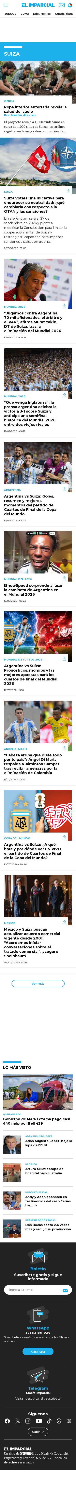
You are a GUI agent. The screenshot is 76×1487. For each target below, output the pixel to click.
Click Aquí (38, 1351)
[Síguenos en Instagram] (28, 1421)
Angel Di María (15, 749)
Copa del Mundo (17, 838)
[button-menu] (5, 5)
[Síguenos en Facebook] (7, 1421)
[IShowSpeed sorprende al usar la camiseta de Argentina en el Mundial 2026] (38, 556)
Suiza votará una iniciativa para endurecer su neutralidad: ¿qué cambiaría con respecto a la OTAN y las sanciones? (34, 205)
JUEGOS (10, 13)
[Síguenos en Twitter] (17, 1421)
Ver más (38, 983)
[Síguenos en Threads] (59, 1421)
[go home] (38, 1448)
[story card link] (38, 82)
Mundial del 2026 (18, 579)
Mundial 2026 (14, 306)
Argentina (12, 490)
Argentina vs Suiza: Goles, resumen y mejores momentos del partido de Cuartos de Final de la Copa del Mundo (30, 505)
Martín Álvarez (23, 115)
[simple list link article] (38, 1094)
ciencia (9, 101)
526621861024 (38, 1332)
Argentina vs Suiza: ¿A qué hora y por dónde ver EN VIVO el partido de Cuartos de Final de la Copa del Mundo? (32, 851)
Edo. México (42, 13)
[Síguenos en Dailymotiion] (69, 1421)
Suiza (8, 191)
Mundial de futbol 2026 (23, 659)
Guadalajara (64, 13)
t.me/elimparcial (38, 1393)
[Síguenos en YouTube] (39, 1421)
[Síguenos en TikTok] (49, 1421)
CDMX (24, 13)
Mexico (9, 923)
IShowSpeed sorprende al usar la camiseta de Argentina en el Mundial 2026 (33, 590)
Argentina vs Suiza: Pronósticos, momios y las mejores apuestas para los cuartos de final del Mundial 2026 (30, 675)
